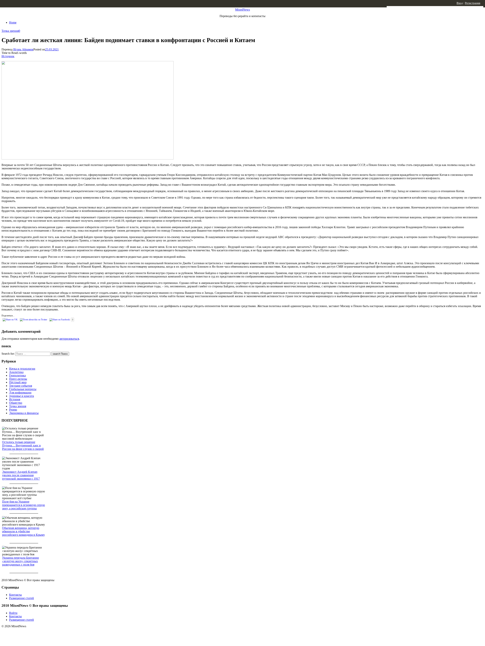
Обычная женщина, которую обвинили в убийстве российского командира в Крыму (23, 531)
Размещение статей (21, 598)
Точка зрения (10, 30)
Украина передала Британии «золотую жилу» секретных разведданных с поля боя (20, 561)
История (14, 399)
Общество (15, 402)
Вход (460, 3)
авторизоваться (69, 338)
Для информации (20, 392)
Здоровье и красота (21, 396)
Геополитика (17, 375)
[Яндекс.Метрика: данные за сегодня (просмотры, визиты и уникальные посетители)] (31, 633)
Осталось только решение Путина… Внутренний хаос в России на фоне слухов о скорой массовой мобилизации (23, 447)
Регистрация (472, 3)
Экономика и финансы (24, 413)
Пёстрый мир (18, 382)
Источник (8, 56)
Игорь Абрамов (23, 49)
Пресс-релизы (18, 378)
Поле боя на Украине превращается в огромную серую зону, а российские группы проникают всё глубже (23, 506)
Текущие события (20, 385)
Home (12, 22)
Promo (13, 409)
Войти (13, 613)
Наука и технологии (22, 368)
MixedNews (242, 9)
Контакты (15, 594)
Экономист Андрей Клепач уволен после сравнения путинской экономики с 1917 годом (21, 477)
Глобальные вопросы (22, 389)
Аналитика (16, 372)
